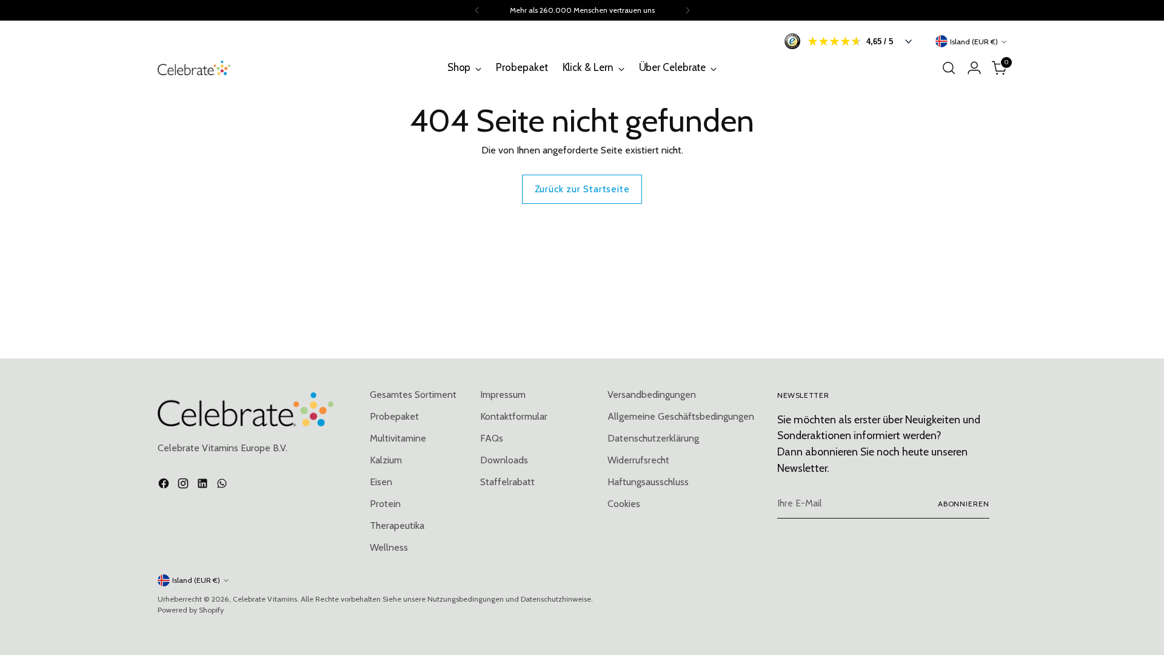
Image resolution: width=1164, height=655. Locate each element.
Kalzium (386, 460)
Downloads (504, 460)
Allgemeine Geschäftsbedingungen (680, 416)
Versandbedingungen (651, 394)
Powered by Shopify (191, 609)
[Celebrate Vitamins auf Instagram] (184, 485)
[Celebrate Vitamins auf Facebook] (165, 485)
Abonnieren (963, 503)
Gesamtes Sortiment (413, 394)
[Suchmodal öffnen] (949, 68)
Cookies (623, 503)
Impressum (503, 394)
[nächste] (687, 10)
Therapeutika (397, 525)
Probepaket (394, 416)
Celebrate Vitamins (265, 598)
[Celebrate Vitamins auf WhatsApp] (223, 485)
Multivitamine (398, 438)
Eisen (381, 482)
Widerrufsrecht (638, 460)
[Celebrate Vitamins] (194, 68)
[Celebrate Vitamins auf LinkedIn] (203, 485)
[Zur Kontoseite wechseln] (974, 68)
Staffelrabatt (507, 482)
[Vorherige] (477, 10)
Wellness (389, 547)
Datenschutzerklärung (653, 438)
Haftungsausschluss (648, 482)
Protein (385, 503)
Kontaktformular (513, 416)
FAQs (491, 438)
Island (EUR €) (974, 41)
